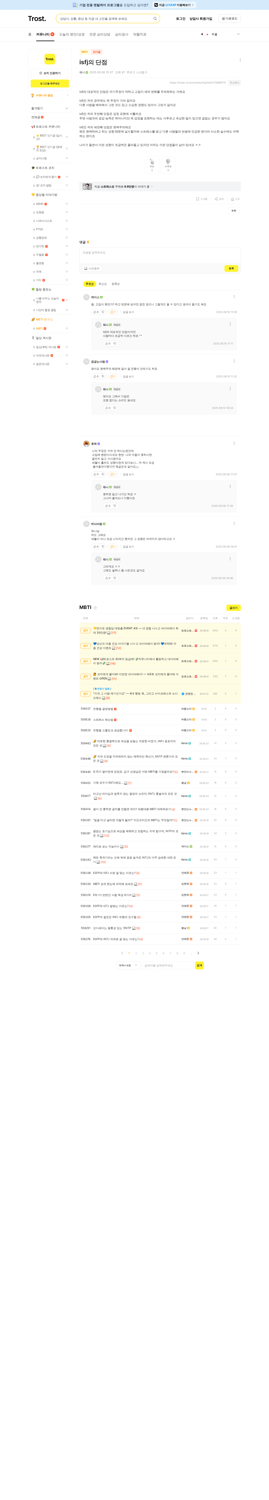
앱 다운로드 (229, 18)
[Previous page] (122, 953)
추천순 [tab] (90, 283)
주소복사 (234, 82)
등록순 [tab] (116, 283)
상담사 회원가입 (200, 18)
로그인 (181, 18)
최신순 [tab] (103, 283)
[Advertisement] (160, 227)
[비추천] (103, 312)
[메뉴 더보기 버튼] (239, 60)
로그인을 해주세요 (50, 83)
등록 (231, 268)
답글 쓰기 (128, 312)
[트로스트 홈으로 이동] (37, 18)
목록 (233, 210)
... (191, 953)
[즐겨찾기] (95, 607)
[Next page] (198, 953)
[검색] (155, 19)
